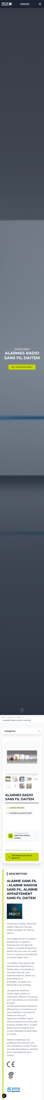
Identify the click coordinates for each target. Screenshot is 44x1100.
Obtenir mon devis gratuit (22, 857)
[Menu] (40, 4)
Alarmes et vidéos (14, 717)
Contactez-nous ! (23, 367)
